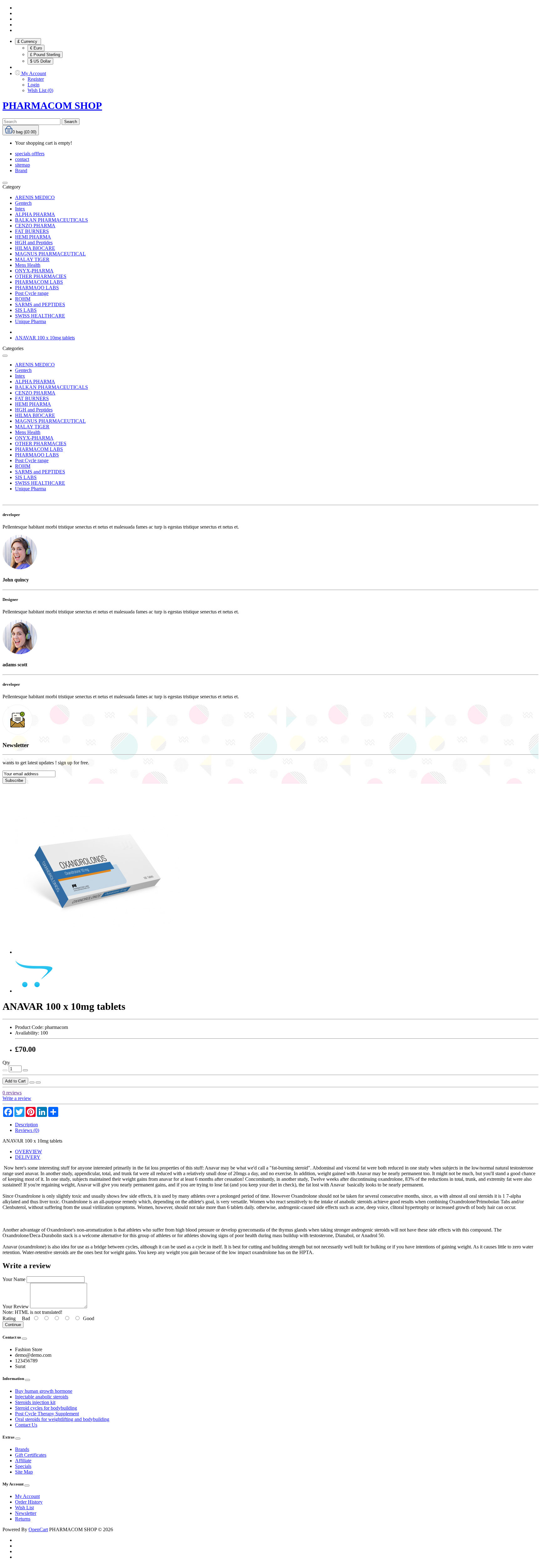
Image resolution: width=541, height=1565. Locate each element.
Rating (9, 1318)
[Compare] (38, 1082)
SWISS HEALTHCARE (40, 315)
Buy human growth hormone (43, 1391)
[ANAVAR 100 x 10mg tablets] (97, 952)
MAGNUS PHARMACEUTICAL (50, 253)
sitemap (22, 165)
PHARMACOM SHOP (52, 105)
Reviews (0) (27, 1130)
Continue (13, 1324)
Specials (23, 1466)
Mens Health (27, 265)
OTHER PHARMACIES (40, 276)
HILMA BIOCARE (35, 248)
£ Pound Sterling (45, 54)
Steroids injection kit (35, 1402)
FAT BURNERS (32, 231)
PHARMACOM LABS (39, 282)
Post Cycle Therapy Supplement (47, 1413)
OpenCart (38, 1529)
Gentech (23, 203)
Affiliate (23, 1460)
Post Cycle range (32, 293)
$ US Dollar (40, 61)
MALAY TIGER (32, 259)
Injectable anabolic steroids (41, 1396)
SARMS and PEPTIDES (40, 304)
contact (22, 159)
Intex (20, 208)
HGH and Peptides (34, 242)
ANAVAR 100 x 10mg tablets (45, 337)
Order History (29, 1502)
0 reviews (12, 1092)
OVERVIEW (28, 1151)
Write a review (17, 1098)
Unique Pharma (30, 321)
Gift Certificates (30, 1455)
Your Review (16, 1306)
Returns (22, 1518)
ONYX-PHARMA (34, 270)
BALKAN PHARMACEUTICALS (51, 220)
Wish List (24, 1507)
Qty (6, 1062)
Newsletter (25, 1513)
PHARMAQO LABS (37, 287)
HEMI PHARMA (33, 237)
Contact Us (26, 1425)
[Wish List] (31, 1082)
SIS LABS (26, 310)
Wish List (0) (40, 90)
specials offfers (29, 153)
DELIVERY (27, 1157)
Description (26, 1124)
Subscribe (14, 780)
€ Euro (36, 48)
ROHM (22, 299)
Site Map (24, 1472)
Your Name (14, 1279)
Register (36, 79)
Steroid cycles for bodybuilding (46, 1408)
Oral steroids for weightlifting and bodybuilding (62, 1419)
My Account (27, 1496)
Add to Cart (15, 1081)
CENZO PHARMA (35, 225)
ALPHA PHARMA (35, 214)
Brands (22, 1449)
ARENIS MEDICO (35, 197)
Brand (21, 170)
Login (33, 84)
